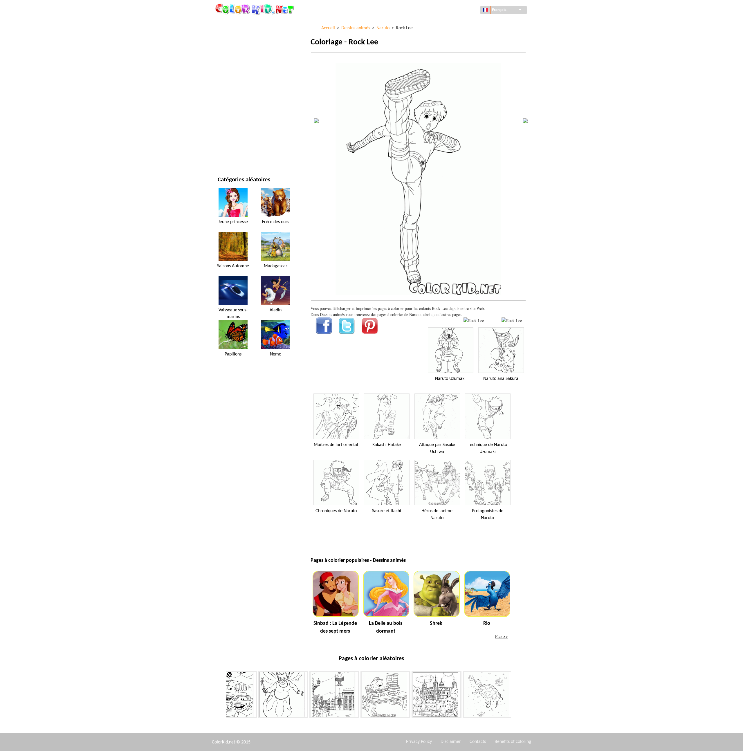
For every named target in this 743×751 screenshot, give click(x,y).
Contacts (478, 741)
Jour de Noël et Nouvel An (243, 130)
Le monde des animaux (239, 59)
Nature (224, 154)
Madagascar (275, 266)
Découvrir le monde (237, 35)
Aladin (276, 310)
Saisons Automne (233, 266)
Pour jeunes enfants (237, 118)
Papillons (233, 354)
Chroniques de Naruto (336, 511)
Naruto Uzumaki (450, 378)
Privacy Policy (419, 741)
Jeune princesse (233, 222)
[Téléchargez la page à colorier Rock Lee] (512, 320)
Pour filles (228, 82)
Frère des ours (275, 222)
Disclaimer (451, 741)
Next (515, 695)
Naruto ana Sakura (500, 378)
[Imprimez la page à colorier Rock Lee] (474, 320)
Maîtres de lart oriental (336, 445)
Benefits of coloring (513, 741)
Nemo (275, 354)
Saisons (225, 94)
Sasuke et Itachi (386, 511)
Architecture (230, 47)
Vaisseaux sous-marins (233, 313)
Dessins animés (232, 70)
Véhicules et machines (239, 23)
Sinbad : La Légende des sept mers (335, 627)
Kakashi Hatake (386, 445)
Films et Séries (231, 142)
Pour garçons (231, 106)
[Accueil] (255, 9)
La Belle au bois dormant (385, 627)
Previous (222, 695)
